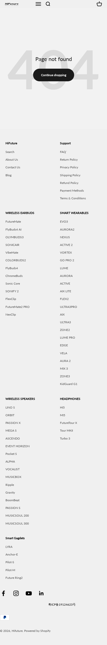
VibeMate (11, 252)
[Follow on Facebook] (3, 593)
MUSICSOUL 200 (17, 515)
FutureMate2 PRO (17, 307)
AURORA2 (67, 229)
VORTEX (66, 252)
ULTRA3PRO (68, 307)
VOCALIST (12, 469)
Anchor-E (11, 554)
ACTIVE (65, 283)
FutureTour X (68, 423)
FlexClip (10, 299)
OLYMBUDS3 (14, 237)
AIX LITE (65, 291)
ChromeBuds (14, 276)
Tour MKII (66, 430)
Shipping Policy (70, 175)
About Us (11, 159)
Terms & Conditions (73, 198)
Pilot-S (9, 562)
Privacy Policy (69, 167)
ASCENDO (12, 438)
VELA (63, 353)
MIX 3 (64, 368)
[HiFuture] (18, 3)
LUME (64, 268)
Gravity (10, 492)
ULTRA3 (65, 322)
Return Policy (69, 159)
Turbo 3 (65, 438)
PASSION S (12, 508)
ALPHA (10, 461)
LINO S (10, 407)
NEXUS (65, 237)
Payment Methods (72, 190)
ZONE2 (65, 330)
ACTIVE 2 (66, 245)
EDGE (64, 345)
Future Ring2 (14, 578)
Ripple (9, 485)
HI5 (62, 407)
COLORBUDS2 (15, 260)
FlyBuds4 (11, 268)
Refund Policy (69, 183)
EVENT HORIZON (17, 446)
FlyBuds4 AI (13, 229)
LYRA (8, 547)
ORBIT (9, 415)
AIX (62, 314)
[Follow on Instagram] (16, 593)
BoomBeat (12, 500)
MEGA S (11, 430)
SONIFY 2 (12, 291)
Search (9, 152)
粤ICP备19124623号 (62, 604)
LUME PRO (67, 337)
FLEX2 (64, 299)
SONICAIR (12, 245)
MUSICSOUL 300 (17, 523)
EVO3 (64, 221)
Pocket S (11, 454)
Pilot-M (10, 570)
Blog (8, 175)
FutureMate (13, 221)
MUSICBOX (13, 477)
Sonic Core (12, 283)
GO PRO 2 (67, 260)
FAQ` (63, 152)
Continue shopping (53, 75)
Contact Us (12, 167)
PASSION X (13, 423)
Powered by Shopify (37, 631)
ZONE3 (65, 376)
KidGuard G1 (68, 384)
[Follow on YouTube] (28, 593)
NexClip (10, 314)
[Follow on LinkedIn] (41, 593)
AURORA (66, 276)
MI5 (62, 415)
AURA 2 (65, 361)
